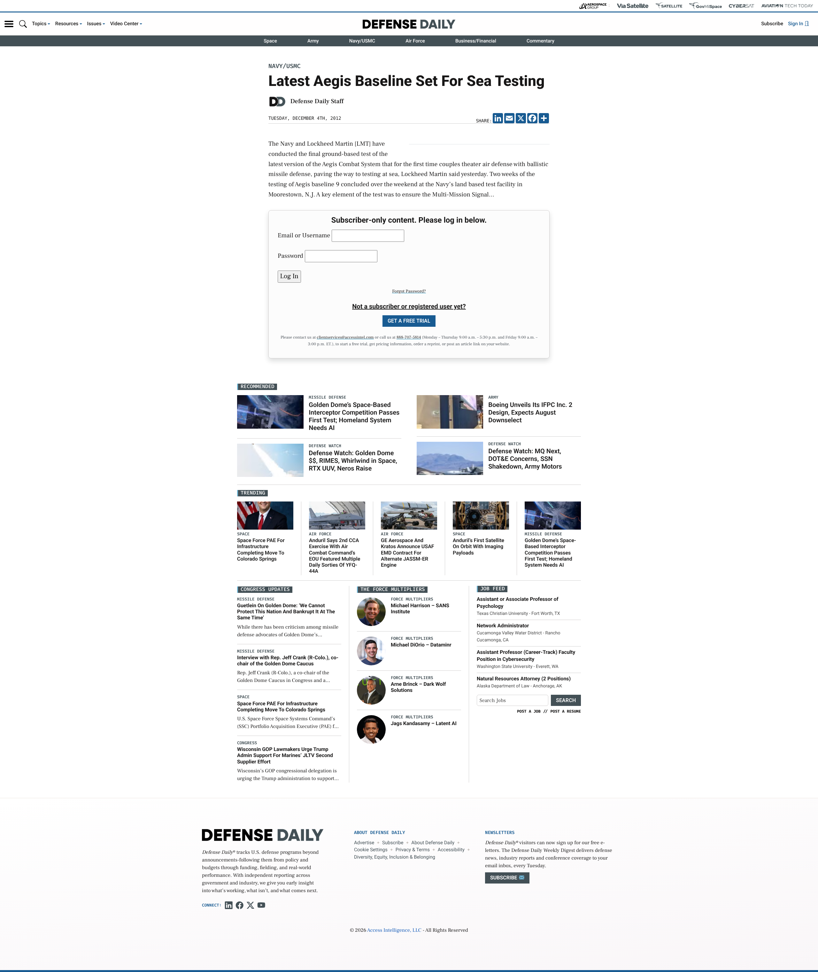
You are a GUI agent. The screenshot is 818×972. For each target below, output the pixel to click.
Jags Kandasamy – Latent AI (424, 723)
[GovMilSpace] (705, 5)
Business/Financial (475, 41)
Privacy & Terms (413, 850)
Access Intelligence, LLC (394, 930)
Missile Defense (543, 534)
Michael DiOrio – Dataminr (421, 645)
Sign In (796, 24)
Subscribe (772, 24)
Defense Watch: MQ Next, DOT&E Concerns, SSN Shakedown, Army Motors (525, 458)
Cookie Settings (371, 850)
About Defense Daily (432, 843)
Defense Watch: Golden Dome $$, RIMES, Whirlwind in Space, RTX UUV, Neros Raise (353, 460)
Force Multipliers (412, 599)
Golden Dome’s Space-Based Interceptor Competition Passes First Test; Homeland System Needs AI (354, 416)
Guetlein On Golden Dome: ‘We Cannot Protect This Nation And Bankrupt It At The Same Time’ (286, 611)
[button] (9, 24)
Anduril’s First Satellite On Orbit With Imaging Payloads (478, 546)
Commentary (540, 41)
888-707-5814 (409, 337)
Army (313, 41)
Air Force (415, 41)
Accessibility (451, 850)
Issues (94, 24)
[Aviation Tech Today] (787, 5)
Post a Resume (565, 711)
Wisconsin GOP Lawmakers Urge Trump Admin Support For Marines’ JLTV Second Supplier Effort (285, 755)
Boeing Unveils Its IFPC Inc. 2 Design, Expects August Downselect (530, 412)
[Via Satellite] (632, 6)
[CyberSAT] (741, 6)
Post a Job (529, 711)
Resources (67, 24)
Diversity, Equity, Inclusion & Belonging (394, 857)
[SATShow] (669, 6)
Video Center (124, 24)
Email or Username (304, 235)
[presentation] (371, 611)
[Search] (23, 24)
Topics (39, 24)
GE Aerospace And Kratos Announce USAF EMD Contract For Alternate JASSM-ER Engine (407, 552)
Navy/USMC (362, 41)
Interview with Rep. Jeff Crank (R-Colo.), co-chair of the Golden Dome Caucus (287, 660)
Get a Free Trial (409, 321)
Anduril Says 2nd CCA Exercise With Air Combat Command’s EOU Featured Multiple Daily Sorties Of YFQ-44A (334, 555)
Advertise (364, 843)
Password (290, 256)
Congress (247, 743)
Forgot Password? (409, 291)
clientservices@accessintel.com (345, 337)
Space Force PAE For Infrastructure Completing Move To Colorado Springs (261, 549)
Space (270, 41)
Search (566, 700)
